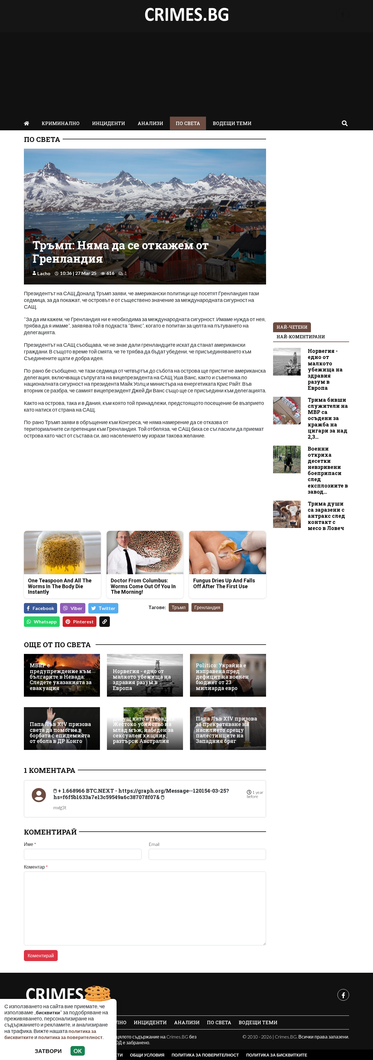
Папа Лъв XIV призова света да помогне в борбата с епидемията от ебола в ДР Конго (60, 732)
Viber (76, 608)
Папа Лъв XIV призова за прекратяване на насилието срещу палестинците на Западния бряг (226, 730)
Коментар (36, 867)
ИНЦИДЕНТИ (108, 123)
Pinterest (83, 621)
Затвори (48, 1050)
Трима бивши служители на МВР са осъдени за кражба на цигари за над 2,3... (328, 418)
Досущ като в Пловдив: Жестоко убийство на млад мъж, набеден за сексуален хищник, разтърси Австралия (144, 730)
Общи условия (147, 1054)
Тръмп (179, 607)
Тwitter (107, 608)
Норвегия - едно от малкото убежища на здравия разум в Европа (142, 679)
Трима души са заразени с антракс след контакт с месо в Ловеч (326, 515)
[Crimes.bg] (67, 994)
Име (30, 844)
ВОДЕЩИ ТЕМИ (232, 123)
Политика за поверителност (205, 1054)
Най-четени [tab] (292, 327)
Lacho (43, 273)
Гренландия (207, 607)
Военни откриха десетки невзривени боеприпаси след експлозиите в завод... (328, 470)
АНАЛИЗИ (150, 123)
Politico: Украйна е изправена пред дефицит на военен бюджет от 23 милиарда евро (222, 677)
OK (77, 1050)
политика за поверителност (70, 1037)
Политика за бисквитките (276, 1054)
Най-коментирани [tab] (301, 336)
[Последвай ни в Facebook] (342, 14)
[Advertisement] (186, 73)
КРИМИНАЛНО (61, 123)
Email (154, 844)
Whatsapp (45, 621)
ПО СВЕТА (188, 123)
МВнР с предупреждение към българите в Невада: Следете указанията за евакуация (61, 677)
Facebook (43, 608)
